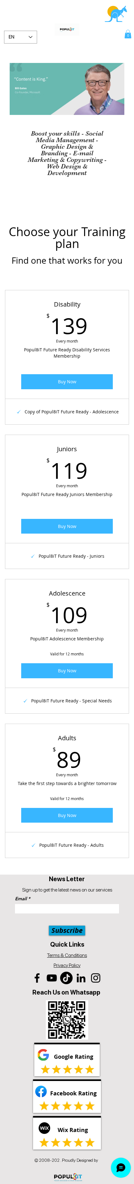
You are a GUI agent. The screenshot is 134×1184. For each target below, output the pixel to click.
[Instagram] (95, 978)
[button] (128, 34)
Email (21, 898)
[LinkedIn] (81, 978)
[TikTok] (66, 978)
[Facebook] (37, 978)
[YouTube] (51, 978)
